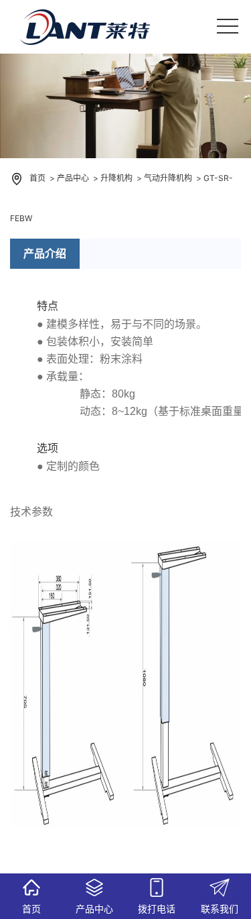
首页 (37, 178)
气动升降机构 (168, 178)
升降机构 (116, 178)
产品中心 (73, 178)
